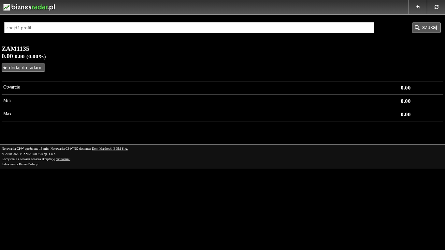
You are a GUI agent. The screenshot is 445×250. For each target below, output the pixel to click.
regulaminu (63, 159)
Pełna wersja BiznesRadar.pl (20, 164)
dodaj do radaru (25, 67)
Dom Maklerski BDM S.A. (110, 148)
